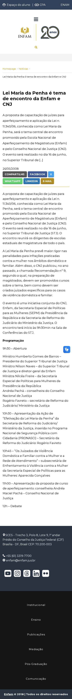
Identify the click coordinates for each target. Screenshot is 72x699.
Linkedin (32, 181)
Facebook (37, 174)
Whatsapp (12, 181)
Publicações (36, 634)
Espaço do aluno (17, 5)
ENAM (65, 5)
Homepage (9, 68)
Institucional (36, 605)
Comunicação (36, 678)
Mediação (36, 649)
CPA (42, 5)
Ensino (36, 619)
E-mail (47, 181)
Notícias (23, 68)
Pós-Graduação (36, 664)
